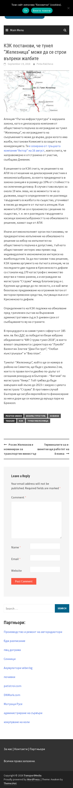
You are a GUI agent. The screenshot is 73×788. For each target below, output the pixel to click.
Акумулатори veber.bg (18, 668)
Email (16, 559)
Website (16, 570)
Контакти (21, 749)
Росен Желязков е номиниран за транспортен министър (20, 449)
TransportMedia (32, 775)
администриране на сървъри (23, 713)
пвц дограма (12, 650)
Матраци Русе (13, 704)
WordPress (33, 779)
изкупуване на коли (17, 722)
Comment (18, 497)
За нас (8, 749)
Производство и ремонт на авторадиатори (33, 632)
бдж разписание (14, 641)
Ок (26, 10)
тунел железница (38, 420)
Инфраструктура (35, 415)
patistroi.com (12, 686)
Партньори (37, 749)
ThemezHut (10, 783)
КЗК (21, 420)
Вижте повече (42, 10)
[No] (68, 8)
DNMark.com (12, 695)
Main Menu (17, 30)
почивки (9, 677)
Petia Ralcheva (45, 64)
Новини (54, 415)
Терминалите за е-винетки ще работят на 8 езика (53, 449)
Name (16, 547)
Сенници (10, 659)
